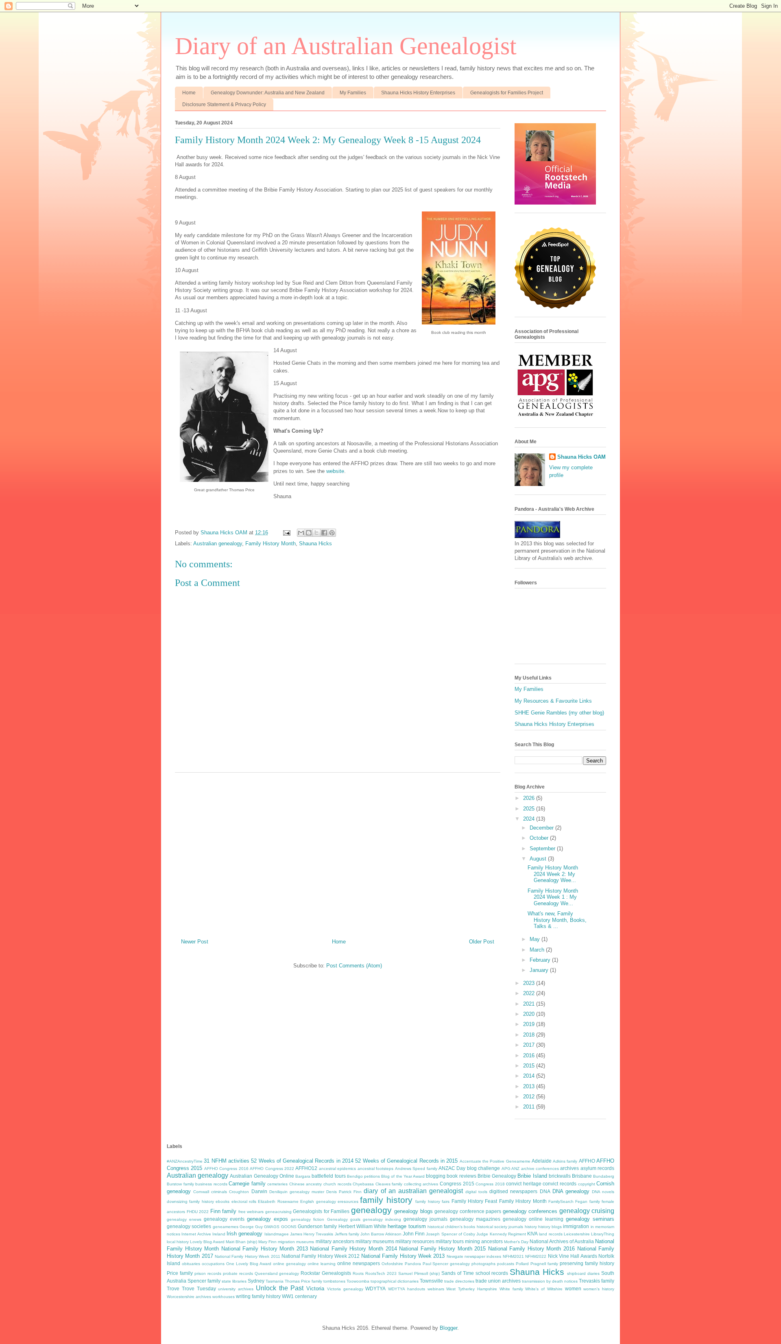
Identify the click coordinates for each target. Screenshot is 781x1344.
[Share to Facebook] (324, 533)
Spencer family (204, 1280)
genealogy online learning (533, 1219)
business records (211, 1184)
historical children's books (452, 1226)
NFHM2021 (513, 1256)
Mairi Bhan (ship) (241, 1241)
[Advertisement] (337, 852)
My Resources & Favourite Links (553, 701)
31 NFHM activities (226, 1161)
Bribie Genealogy (497, 1175)
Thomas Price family (303, 1281)
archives (569, 1168)
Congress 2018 (490, 1184)
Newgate (455, 1256)
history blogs (550, 1226)
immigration (576, 1226)
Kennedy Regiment (508, 1234)
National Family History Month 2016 (531, 1249)
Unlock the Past (280, 1288)
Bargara (302, 1176)
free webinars (251, 1211)
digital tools (476, 1191)
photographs (483, 1263)
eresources (348, 1201)
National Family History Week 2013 (403, 1256)
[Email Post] (286, 532)
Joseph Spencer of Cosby (450, 1234)
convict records (559, 1183)
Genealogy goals (343, 1219)
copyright (586, 1184)
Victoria (315, 1288)
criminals (219, 1191)
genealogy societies (189, 1226)
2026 (529, 798)
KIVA (532, 1233)
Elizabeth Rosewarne (278, 1201)
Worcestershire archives (189, 1296)
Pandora (413, 1263)
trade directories (459, 1281)
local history (178, 1241)
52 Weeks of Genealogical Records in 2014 (302, 1161)
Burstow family (180, 1184)
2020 (529, 1014)
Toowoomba (358, 1281)
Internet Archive (196, 1234)
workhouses (223, 1296)
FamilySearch (561, 1201)
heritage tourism (406, 1226)
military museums (375, 1241)
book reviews (461, 1175)
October (540, 838)
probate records (238, 1273)
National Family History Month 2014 (353, 1249)
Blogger (448, 1328)
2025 (529, 809)
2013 (529, 1086)
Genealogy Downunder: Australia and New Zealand (268, 93)
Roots (358, 1273)
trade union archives (498, 1280)
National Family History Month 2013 (264, 1249)
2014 (529, 1076)
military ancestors (335, 1241)
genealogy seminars (590, 1219)
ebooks (222, 1201)
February (541, 960)
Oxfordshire (392, 1263)
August (539, 859)
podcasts (505, 1263)
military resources (414, 1241)
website (335, 471)
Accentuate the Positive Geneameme (495, 1161)
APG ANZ (510, 1168)
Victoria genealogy (345, 1289)
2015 (529, 1066)
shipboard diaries (583, 1273)
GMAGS (271, 1226)
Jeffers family (347, 1234)
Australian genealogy (217, 543)
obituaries (191, 1263)
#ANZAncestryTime (185, 1161)
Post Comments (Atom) (354, 966)
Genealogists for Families (321, 1211)
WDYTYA (375, 1288)
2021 (529, 1004)
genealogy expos (267, 1219)
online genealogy (289, 1263)
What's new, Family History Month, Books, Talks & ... (557, 920)
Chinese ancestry (305, 1184)
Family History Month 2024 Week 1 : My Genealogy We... (553, 897)
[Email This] (301, 533)
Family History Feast (474, 1201)
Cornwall (201, 1191)
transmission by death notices (550, 1281)
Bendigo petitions (363, 1176)
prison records (207, 1273)
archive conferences (540, 1168)
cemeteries (277, 1184)
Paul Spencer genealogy (446, 1263)
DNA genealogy (570, 1191)
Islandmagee (276, 1234)
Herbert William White (362, 1226)
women (573, 1288)
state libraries (234, 1281)
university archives (235, 1289)
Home (189, 93)
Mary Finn (267, 1241)
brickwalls (560, 1175)
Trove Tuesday (199, 1288)
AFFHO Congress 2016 (226, 1168)
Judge (482, 1234)
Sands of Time (457, 1273)
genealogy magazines (475, 1219)
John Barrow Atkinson (380, 1234)
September (543, 848)
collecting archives (421, 1184)
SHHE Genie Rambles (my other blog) (559, 713)
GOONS (289, 1226)
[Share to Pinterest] (332, 533)
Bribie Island (532, 1176)
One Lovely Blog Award (248, 1263)
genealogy (371, 1210)
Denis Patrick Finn (344, 1191)
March (538, 950)
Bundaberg (603, 1176)
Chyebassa (363, 1184)
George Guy (251, 1226)
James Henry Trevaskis (312, 1234)
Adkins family (565, 1161)
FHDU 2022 (198, 1211)
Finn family (223, 1211)
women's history (598, 1289)
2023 (529, 983)
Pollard (522, 1263)
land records (550, 1234)
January (540, 970)
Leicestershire (577, 1234)
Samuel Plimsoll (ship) (419, 1273)
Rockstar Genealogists (326, 1273)
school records (492, 1273)
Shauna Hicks (315, 543)
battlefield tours (328, 1175)
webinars (436, 1289)
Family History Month (270, 543)
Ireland (218, 1234)
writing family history (258, 1296)
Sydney (256, 1280)
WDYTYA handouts (406, 1289)
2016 (529, 1055)
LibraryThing (602, 1234)
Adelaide (542, 1160)
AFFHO (587, 1160)
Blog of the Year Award (403, 1176)
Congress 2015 (457, 1183)
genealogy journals (425, 1219)
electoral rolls (243, 1201)
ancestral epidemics (337, 1168)
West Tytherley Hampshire (471, 1289)
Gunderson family (317, 1226)
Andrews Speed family (416, 1168)
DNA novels (603, 1191)
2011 (529, 1107)
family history (386, 1200)
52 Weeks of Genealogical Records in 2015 (406, 1161)
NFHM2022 (535, 1256)
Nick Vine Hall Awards (572, 1256)
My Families (353, 93)
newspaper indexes (483, 1256)
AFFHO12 (306, 1168)
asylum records (597, 1168)
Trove (173, 1288)
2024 (529, 819)
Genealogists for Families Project (506, 93)
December (542, 828)
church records (337, 1184)
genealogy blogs (413, 1211)
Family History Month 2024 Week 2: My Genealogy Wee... (553, 874)
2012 (529, 1096)
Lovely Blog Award (207, 1241)
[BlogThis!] (309, 533)
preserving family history (587, 1263)
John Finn (414, 1233)
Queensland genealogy (277, 1273)
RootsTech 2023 (381, 1273)
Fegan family (587, 1201)
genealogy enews (184, 1219)
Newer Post (194, 942)
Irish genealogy (244, 1234)
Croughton (239, 1191)
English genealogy (318, 1201)
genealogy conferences (530, 1211)
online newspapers (358, 1263)
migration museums (296, 1241)
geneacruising (278, 1211)
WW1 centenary (299, 1296)
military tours (450, 1241)
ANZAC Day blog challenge (469, 1168)
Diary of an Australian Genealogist (346, 46)
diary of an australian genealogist (413, 1190)
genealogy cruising (587, 1210)
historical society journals (500, 1226)
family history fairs (432, 1201)
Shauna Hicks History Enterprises (418, 93)
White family (511, 1289)
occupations (213, 1263)
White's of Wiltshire (544, 1289)
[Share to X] (316, 533)
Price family (180, 1273)
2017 (529, 1045)
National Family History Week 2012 (320, 1256)
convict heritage (523, 1183)
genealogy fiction (307, 1219)
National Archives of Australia (562, 1241)
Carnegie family (247, 1184)
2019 (529, 1024)
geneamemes (225, 1226)
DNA (545, 1191)
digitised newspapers (513, 1191)
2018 (529, 1035)
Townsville (431, 1280)
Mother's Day (516, 1241)
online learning (322, 1263)
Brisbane (582, 1175)
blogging (435, 1175)
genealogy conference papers (467, 1211)
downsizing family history (190, 1201)
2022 (529, 993)
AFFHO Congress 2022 (272, 1168)
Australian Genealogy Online (262, 1175)
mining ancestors (484, 1241)
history (531, 1226)
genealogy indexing (382, 1219)
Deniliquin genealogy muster (296, 1191)
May (535, 939)
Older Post (481, 942)
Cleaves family (389, 1184)
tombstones (334, 1281)
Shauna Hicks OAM (581, 457)
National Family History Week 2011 (247, 1256)
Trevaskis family (596, 1280)
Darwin (259, 1191)
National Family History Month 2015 (442, 1249)
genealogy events (224, 1219)
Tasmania (275, 1281)
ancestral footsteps (375, 1168)
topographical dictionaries (395, 1281)
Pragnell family (544, 1263)
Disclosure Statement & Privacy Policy (224, 104)
